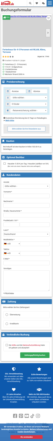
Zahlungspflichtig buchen (34, 355)
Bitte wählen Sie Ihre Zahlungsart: (16, 307)
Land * (6, 230)
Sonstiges (7, 268)
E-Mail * (6, 259)
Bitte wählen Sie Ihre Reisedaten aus (26, 129)
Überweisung (15, 315)
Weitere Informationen (39, 429)
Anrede (6, 182)
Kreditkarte (14, 324)
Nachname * (8, 201)
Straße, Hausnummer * (12, 211)
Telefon (6, 249)
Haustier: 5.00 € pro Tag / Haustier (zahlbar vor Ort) (28, 165)
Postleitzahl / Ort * (10, 220)
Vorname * (7, 192)
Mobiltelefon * (9, 240)
